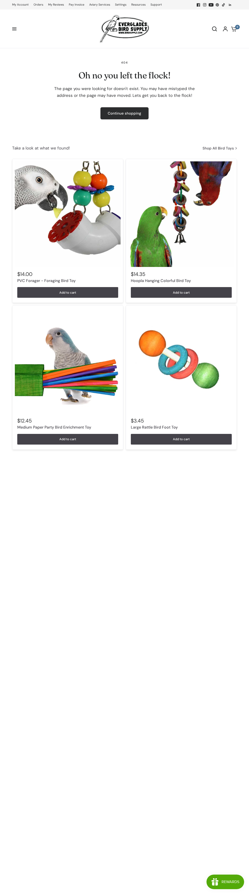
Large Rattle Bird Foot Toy (154, 427)
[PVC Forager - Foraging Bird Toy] (68, 214)
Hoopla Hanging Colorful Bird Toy (161, 280)
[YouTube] (211, 5)
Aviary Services (99, 5)
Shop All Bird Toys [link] (218, 148)
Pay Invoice (76, 5)
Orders (38, 5)
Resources (138, 5)
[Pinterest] (217, 5)
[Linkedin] (230, 5)
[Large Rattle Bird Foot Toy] (181, 361)
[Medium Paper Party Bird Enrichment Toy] (68, 361)
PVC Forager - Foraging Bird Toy (46, 280)
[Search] (214, 28)
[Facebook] (198, 5)
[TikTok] (224, 5)
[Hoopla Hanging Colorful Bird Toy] (181, 214)
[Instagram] (205, 5)
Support (156, 5)
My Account (20, 5)
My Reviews (56, 5)
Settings (120, 5)
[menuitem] (21, 4)
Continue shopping (124, 113)
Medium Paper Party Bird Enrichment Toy (54, 427)
